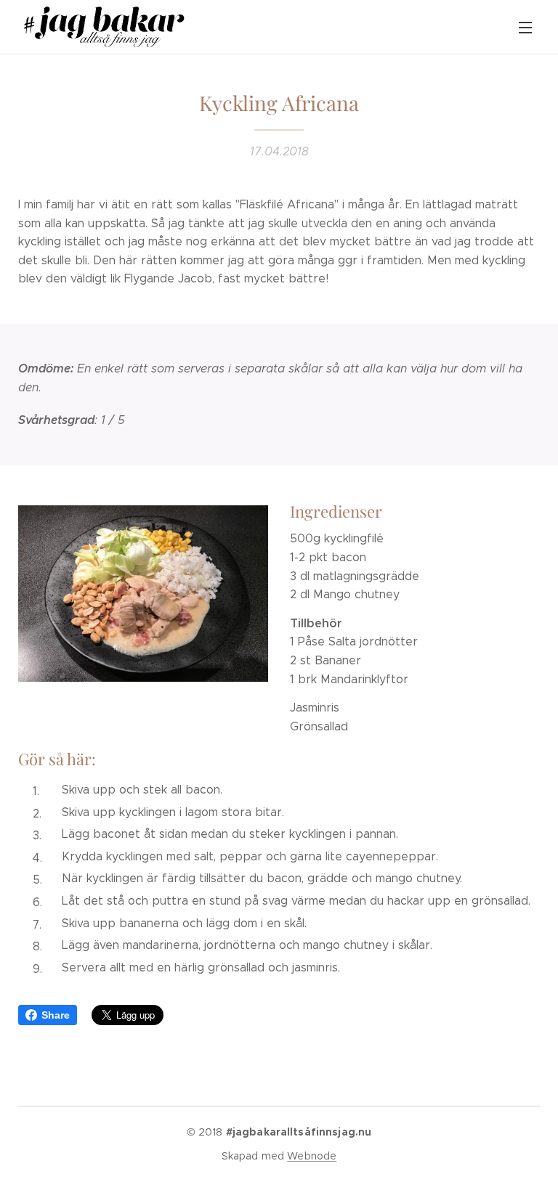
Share (55, 1015)
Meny (525, 26)
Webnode (311, 1155)
